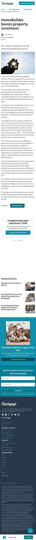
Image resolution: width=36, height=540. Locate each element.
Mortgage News (14, 9)
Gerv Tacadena (8, 34)
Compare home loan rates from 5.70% (18, 222)
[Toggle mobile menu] (30, 530)
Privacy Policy (31, 394)
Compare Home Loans (26, 3)
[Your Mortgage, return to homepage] (7, 3)
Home (3, 9)
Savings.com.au (25, 534)
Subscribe (18, 391)
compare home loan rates (18, 233)
